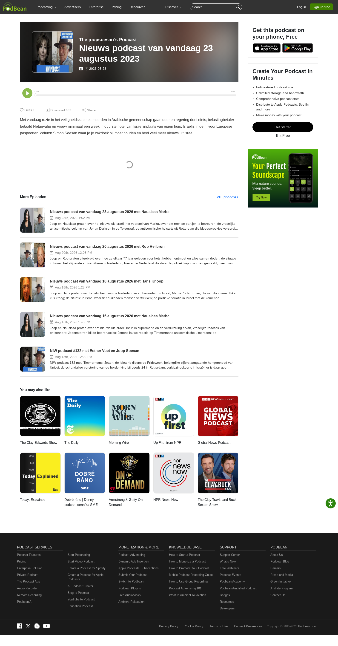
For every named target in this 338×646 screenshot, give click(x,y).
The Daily (71, 442)
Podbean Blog (279, 561)
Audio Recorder (27, 588)
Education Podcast (80, 606)
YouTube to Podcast (81, 599)
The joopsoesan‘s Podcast (108, 39)
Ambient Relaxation (131, 601)
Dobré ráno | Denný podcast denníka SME (81, 502)
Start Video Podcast (81, 561)
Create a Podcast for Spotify (87, 568)
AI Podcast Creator (80, 586)
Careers (275, 568)
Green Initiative (280, 581)
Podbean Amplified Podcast (238, 588)
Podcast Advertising (131, 555)
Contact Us (277, 595)
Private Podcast (27, 575)
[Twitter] (28, 626)
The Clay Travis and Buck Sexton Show (217, 502)
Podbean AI (24, 601)
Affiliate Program (281, 588)
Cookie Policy (194, 626)
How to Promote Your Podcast (189, 568)
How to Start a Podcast (184, 555)
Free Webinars (229, 568)
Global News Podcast (214, 442)
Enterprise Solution (29, 568)
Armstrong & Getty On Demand (126, 502)
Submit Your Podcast (132, 575)
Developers (227, 608)
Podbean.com (307, 626)
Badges (225, 595)
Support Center (230, 555)
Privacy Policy (168, 626)
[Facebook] (19, 626)
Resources (227, 601)
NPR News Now (165, 500)
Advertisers (72, 7)
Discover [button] (172, 7)
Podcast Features (29, 555)
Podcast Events (230, 575)
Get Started (283, 127)
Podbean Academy (232, 581)
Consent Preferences (248, 626)
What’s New (228, 561)
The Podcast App (28, 581)
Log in (301, 7)
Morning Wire (119, 442)
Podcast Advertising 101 (185, 588)
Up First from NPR (167, 442)
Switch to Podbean (130, 581)
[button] (46, 7)
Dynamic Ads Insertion (133, 561)
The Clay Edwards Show (38, 442)
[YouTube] (46, 626)
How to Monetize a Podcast (187, 561)
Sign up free (321, 7)
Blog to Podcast (78, 592)
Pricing (117, 7)
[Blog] (37, 626)
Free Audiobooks (129, 595)
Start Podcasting (79, 555)
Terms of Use (219, 626)
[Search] (238, 7)
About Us (276, 555)
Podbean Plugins (129, 588)
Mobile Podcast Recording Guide (191, 575)
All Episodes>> (227, 197)
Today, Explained (32, 500)
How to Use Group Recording (188, 581)
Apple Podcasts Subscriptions (138, 568)
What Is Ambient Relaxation (187, 595)
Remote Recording (29, 595)
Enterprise (96, 7)
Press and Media (281, 575)
